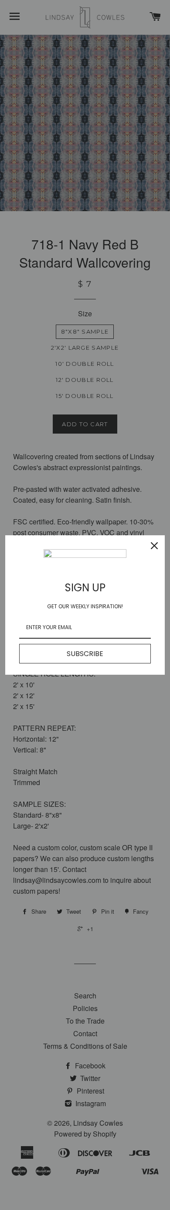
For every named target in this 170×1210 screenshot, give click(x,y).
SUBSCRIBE (85, 654)
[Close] (154, 545)
